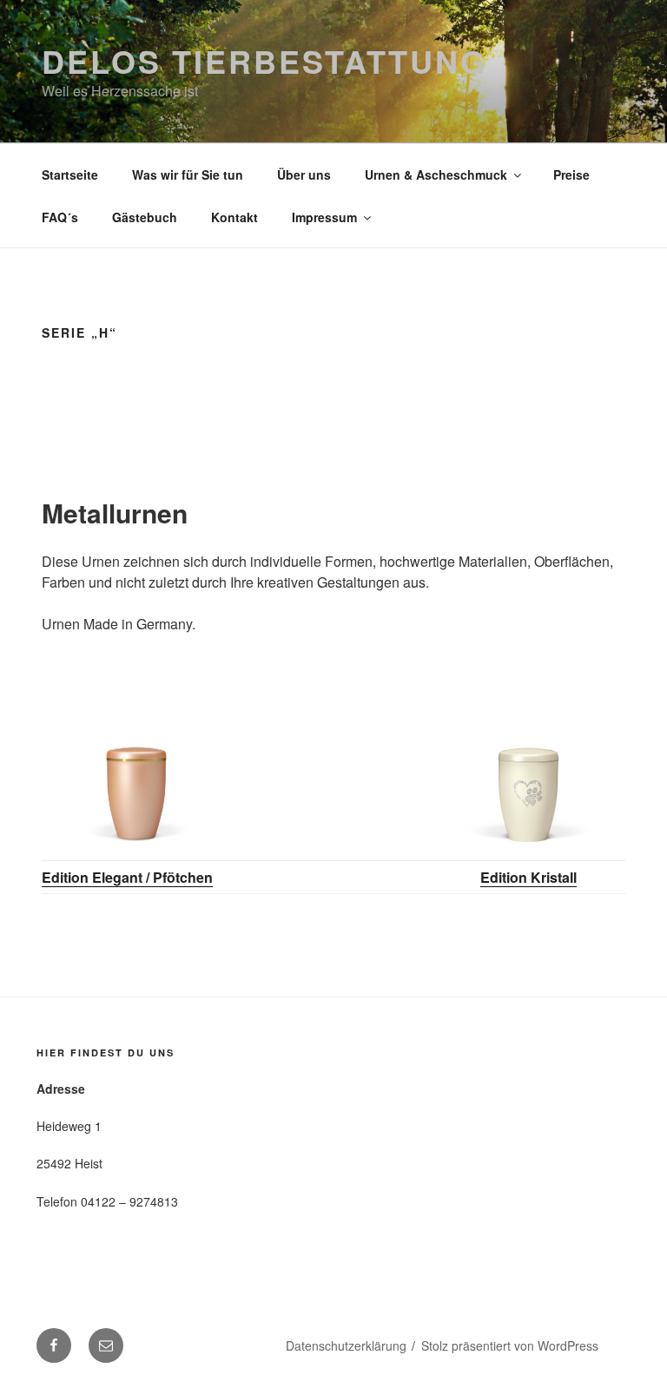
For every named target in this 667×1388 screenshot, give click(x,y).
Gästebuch (144, 217)
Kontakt (234, 217)
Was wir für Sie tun (187, 174)
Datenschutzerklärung (346, 1345)
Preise (571, 174)
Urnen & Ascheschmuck (436, 174)
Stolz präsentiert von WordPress (509, 1345)
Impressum (324, 217)
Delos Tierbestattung (264, 60)
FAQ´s (60, 217)
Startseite (70, 174)
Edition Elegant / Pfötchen (127, 877)
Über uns (304, 174)
